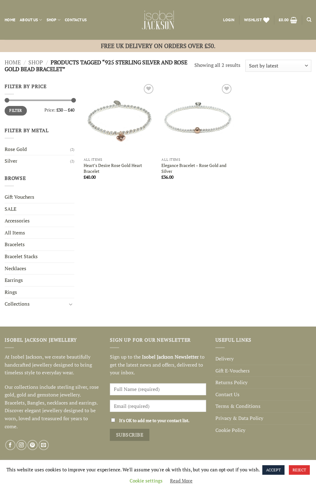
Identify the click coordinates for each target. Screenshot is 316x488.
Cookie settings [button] (146, 481)
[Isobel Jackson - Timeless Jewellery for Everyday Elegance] (158, 20)
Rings (11, 292)
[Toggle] (70, 304)
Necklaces (15, 268)
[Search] (309, 20)
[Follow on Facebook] (10, 445)
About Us (29, 19)
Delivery (224, 358)
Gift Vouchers (19, 196)
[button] (229, 20)
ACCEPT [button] (273, 470)
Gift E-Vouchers (232, 370)
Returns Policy (231, 382)
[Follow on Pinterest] (32, 445)
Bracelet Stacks (21, 256)
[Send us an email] (44, 445)
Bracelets (15, 244)
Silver (11, 160)
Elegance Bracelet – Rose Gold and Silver (194, 168)
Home (10, 19)
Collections (17, 303)
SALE (10, 208)
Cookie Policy (230, 430)
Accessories (17, 220)
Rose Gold (16, 149)
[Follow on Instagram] (21, 445)
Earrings (14, 280)
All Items (15, 232)
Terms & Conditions (237, 406)
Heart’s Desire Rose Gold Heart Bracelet (113, 168)
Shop (51, 19)
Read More (181, 481)
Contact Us (76, 19)
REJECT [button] (299, 470)
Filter (15, 110)
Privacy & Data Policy (239, 418)
